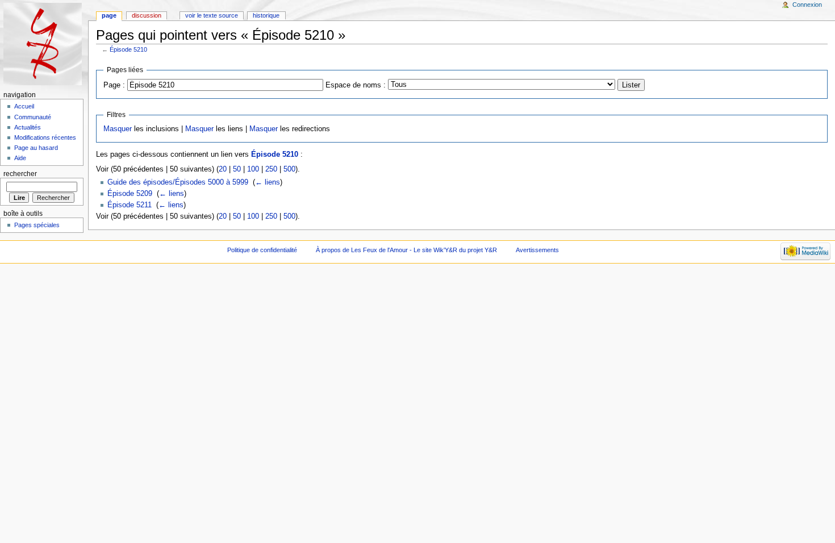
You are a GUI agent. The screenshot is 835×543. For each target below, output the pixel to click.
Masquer (117, 129)
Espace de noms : (355, 85)
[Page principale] (44, 44)
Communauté (32, 117)
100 (253, 169)
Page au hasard (36, 147)
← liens (267, 182)
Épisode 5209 (129, 194)
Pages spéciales (37, 225)
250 (271, 169)
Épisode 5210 (128, 49)
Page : (114, 85)
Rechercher (20, 173)
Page (109, 15)
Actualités (27, 127)
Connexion (807, 4)
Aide (20, 157)
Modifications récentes (45, 137)
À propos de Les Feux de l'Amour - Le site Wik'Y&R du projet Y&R (406, 250)
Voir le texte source (211, 15)
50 (237, 169)
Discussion (146, 15)
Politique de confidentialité (262, 250)
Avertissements (537, 250)
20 (223, 169)
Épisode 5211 (129, 205)
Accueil (24, 106)
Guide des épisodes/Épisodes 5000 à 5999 (177, 182)
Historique (266, 15)
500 (289, 169)
